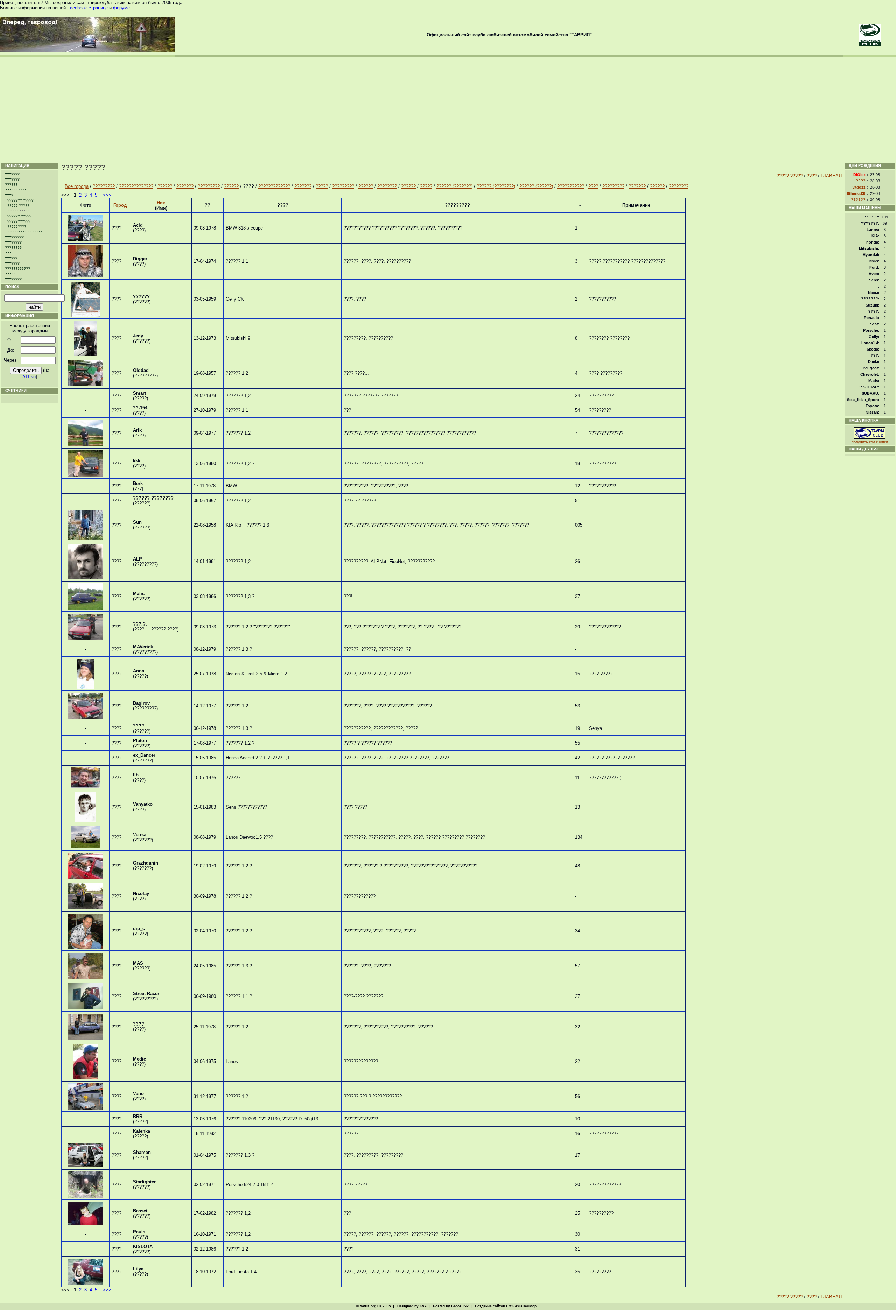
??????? (12, 174)
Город (120, 205)
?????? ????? (19, 216)
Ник (161, 202)
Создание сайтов (490, 1306)
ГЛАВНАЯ (831, 175)
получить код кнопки (870, 442)
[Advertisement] (448, 109)
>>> (107, 195)
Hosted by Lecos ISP (451, 1306)
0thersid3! (856, 193)
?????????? (15, 190)
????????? (16, 226)
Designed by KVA (412, 1306)
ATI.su (29, 376)
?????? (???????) (454, 186)
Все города (77, 186)
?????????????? (136, 186)
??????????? (18, 221)
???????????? (17, 268)
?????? (11, 184)
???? (9, 195)
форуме (121, 7)
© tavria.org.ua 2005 (373, 1306)
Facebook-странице (87, 7)
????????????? (274, 186)
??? (8, 253)
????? (10, 274)
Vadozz (859, 187)
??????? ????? (20, 200)
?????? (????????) (496, 186)
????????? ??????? (24, 232)
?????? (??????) (536, 186)
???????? (13, 242)
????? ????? (18, 205)
